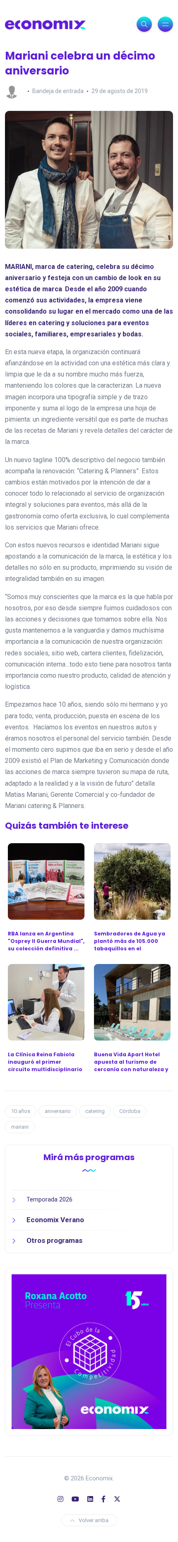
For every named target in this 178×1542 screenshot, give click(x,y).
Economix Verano (55, 1220)
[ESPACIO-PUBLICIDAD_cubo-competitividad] (89, 1351)
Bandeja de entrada (58, 91)
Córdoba (129, 1111)
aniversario (58, 1111)
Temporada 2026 (49, 1199)
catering (95, 1111)
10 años (20, 1111)
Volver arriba (93, 1520)
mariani (20, 1127)
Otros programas (54, 1240)
